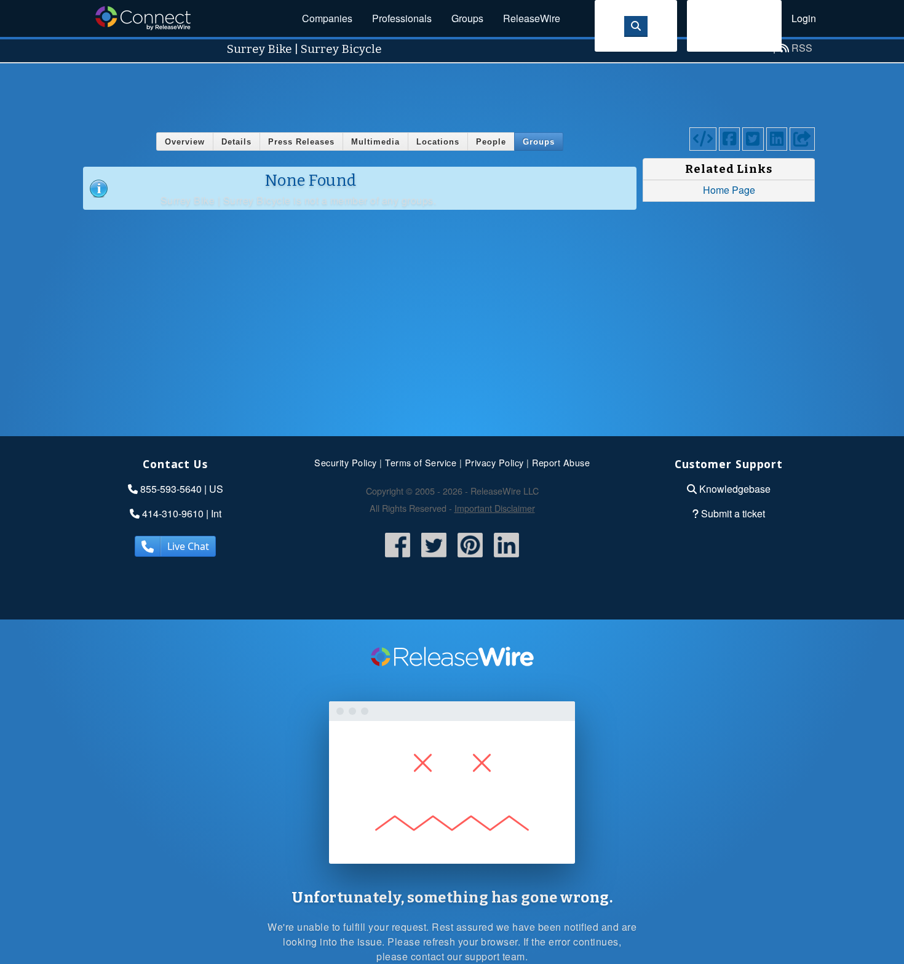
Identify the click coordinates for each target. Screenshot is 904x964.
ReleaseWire (531, 18)
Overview (185, 141)
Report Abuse (561, 462)
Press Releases (301, 141)
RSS (801, 48)
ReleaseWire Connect (143, 18)
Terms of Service (420, 462)
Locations (437, 141)
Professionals (402, 18)
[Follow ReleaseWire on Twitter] (434, 558)
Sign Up (734, 25)
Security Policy (345, 462)
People (491, 141)
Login (803, 18)
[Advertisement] (452, 91)
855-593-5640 (171, 489)
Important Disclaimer (494, 507)
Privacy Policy (494, 462)
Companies (327, 18)
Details (236, 141)
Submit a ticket (733, 513)
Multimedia (375, 141)
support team (495, 956)
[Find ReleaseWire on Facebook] (397, 558)
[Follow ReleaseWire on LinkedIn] (506, 558)
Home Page (729, 190)
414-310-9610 (173, 513)
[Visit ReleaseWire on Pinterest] (470, 558)
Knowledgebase (735, 489)
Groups (467, 18)
